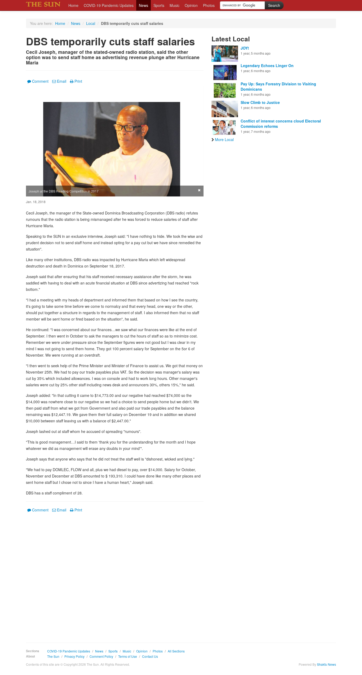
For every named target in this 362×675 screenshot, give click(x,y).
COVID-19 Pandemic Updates (109, 5)
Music (174, 5)
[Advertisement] (115, 573)
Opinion (191, 5)
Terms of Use (127, 656)
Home (73, 5)
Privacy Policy (74, 656)
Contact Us (150, 656)
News (143, 5)
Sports (158, 5)
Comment (40, 81)
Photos (209, 5)
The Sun (53, 656)
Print (78, 81)
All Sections (176, 651)
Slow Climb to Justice (260, 102)
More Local (224, 139)
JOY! (245, 48)
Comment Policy (101, 656)
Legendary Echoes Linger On (267, 65)
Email (61, 81)
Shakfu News (326, 664)
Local (90, 23)
